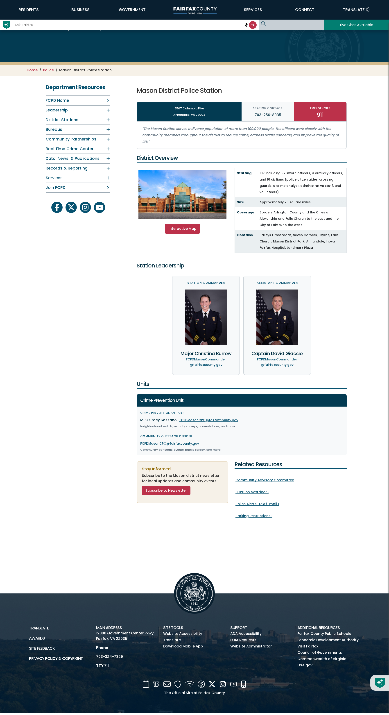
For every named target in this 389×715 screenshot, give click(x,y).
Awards (37, 638)
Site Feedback (42, 648)
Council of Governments (319, 652)
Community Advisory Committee (264, 480)
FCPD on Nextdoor (252, 492)
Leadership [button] (57, 110)
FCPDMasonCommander (206, 359)
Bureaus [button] (54, 129)
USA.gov (304, 665)
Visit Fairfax (307, 646)
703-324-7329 (109, 656)
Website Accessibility (182, 633)
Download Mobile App (183, 646)
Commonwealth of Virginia (321, 658)
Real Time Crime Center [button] (70, 149)
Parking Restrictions (253, 516)
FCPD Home (57, 100)
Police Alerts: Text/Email (257, 504)
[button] (28, 9)
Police (48, 70)
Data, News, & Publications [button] (73, 158)
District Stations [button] (62, 119)
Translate (39, 628)
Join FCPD (56, 187)
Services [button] (54, 178)
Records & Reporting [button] (67, 168)
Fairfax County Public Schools (324, 633)
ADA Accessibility (246, 633)
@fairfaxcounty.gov (206, 364)
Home (32, 70)
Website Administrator (251, 646)
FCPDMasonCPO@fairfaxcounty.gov (208, 420)
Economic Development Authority (328, 640)
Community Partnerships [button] (71, 139)
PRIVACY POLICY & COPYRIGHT (56, 658)
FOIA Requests (243, 640)
